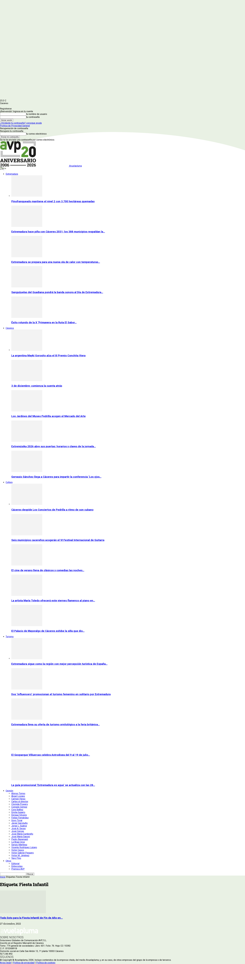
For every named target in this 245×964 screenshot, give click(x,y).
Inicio (2, 877)
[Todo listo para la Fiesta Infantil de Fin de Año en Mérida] (23, 912)
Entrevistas (17, 866)
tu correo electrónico (36, 133)
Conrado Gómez (19, 807)
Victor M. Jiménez (20, 855)
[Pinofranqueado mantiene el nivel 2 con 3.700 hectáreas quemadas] (26, 195)
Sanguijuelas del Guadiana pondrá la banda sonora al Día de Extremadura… (57, 292)
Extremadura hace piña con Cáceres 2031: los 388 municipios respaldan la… (58, 231)
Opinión (9, 790)
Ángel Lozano (18, 796)
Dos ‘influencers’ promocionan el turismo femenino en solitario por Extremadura (61, 694)
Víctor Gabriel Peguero (22, 852)
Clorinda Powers (19, 804)
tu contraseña (33, 117)
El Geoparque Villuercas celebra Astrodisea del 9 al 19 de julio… (50, 754)
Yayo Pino (16, 858)
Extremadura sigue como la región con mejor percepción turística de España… (59, 663)
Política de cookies (45, 962)
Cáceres (10, 328)
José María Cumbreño (22, 834)
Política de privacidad (23, 962)
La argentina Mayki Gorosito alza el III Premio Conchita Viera (48, 355)
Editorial (15, 863)
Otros (8, 861)
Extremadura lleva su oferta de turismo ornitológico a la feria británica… (55, 724)
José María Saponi (20, 836)
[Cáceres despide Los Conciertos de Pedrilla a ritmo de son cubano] (26, 504)
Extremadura (12, 174)
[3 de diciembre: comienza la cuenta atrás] (26, 380)
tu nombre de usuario (36, 114)
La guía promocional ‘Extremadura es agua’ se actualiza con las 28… (53, 785)
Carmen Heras (18, 798)
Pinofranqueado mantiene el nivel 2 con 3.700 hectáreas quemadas (53, 201)
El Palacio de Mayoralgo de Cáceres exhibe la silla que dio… (48, 631)
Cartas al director (19, 801)
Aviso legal (5, 962)
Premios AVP (18, 869)
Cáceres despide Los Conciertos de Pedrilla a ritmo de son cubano (52, 509)
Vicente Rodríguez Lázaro (24, 847)
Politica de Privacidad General (15, 125)
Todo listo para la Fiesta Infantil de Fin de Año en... (31, 917)
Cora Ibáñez (17, 809)
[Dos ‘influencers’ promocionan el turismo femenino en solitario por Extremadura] (26, 688)
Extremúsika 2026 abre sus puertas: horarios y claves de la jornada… (53, 446)
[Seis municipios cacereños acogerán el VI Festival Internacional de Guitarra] (26, 534)
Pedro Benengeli (19, 839)
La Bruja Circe (18, 842)
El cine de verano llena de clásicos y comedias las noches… (47, 570)
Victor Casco (17, 850)
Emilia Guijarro (18, 812)
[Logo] (2, 169)
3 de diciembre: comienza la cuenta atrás (36, 385)
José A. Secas (18, 828)
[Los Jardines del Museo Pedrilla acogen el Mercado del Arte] (26, 410)
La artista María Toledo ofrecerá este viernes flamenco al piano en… (53, 600)
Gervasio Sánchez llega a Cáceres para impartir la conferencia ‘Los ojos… (56, 476)
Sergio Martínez (19, 844)
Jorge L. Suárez (19, 825)
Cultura (9, 482)
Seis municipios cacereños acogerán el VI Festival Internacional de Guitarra (57, 540)
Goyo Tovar (16, 820)
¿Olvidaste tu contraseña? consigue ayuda (21, 123)
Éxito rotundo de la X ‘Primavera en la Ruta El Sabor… (44, 322)
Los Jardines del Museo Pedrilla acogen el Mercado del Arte (48, 416)
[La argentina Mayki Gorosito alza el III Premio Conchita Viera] (26, 350)
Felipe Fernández (20, 817)
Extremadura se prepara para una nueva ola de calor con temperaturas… (55, 262)
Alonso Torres (18, 793)
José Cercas (17, 831)
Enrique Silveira (19, 815)
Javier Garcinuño (19, 823)
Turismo (10, 636)
